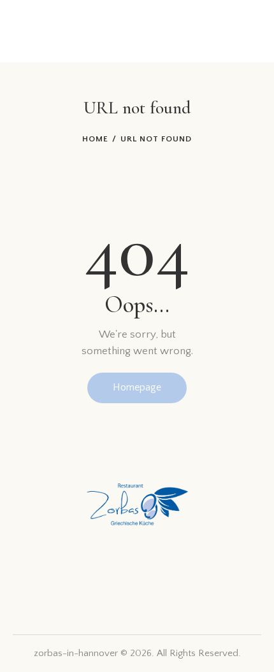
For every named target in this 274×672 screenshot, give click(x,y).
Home (95, 138)
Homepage (137, 387)
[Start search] (226, 31)
